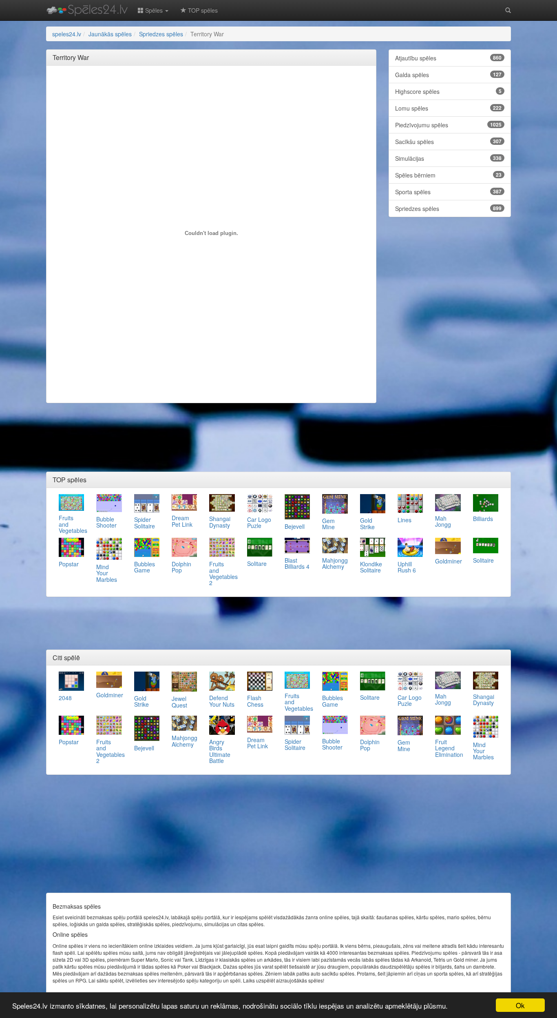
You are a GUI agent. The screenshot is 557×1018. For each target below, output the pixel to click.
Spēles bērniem (448, 175)
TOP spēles (202, 10)
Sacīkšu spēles (448, 142)
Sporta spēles (448, 192)
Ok (520, 1005)
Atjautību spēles (448, 58)
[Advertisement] (211, 90)
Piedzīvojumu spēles (448, 125)
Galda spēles (448, 75)
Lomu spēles (448, 108)
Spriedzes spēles (448, 208)
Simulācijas (448, 158)
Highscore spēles (448, 91)
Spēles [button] (154, 10)
